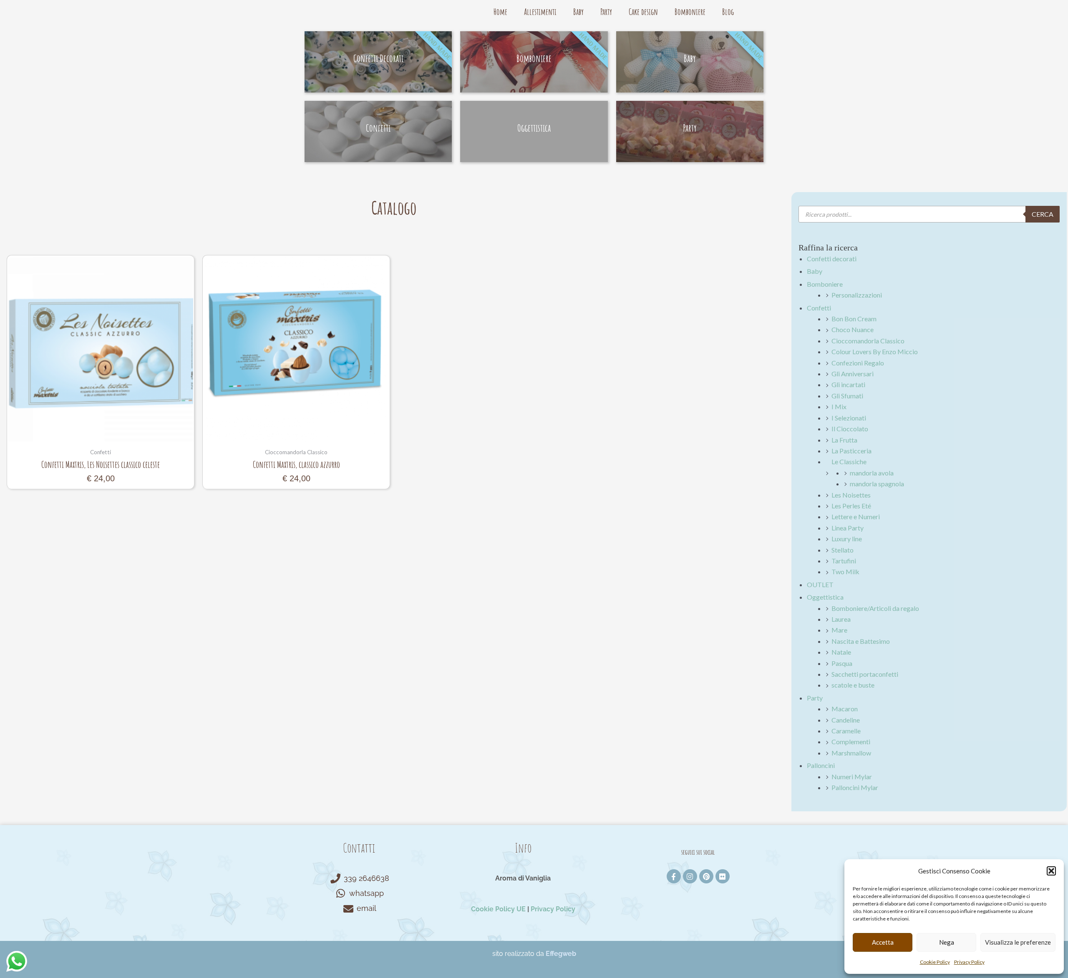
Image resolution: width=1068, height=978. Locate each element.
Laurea (841, 619)
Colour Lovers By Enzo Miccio (874, 351)
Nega (946, 942)
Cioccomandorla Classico (867, 341)
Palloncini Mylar (854, 787)
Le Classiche (848, 461)
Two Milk (845, 571)
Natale (841, 652)
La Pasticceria (851, 451)
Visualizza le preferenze (1018, 942)
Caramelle (846, 731)
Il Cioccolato (849, 429)
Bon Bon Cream (854, 319)
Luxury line (846, 539)
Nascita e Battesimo (860, 641)
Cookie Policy (935, 962)
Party (606, 11)
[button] (1051, 871)
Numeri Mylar (851, 776)
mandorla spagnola (877, 484)
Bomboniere (690, 11)
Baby (578, 11)
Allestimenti (540, 11)
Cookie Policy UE (498, 909)
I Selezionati (848, 418)
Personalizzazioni (856, 295)
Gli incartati (848, 384)
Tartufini (843, 561)
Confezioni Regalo (857, 363)
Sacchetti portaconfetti (864, 674)
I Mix (838, 406)
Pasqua (841, 663)
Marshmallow (851, 753)
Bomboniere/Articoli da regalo (875, 608)
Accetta (883, 942)
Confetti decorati (831, 259)
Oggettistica (825, 597)
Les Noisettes (851, 495)
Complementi (850, 741)
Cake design (643, 11)
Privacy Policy (969, 962)
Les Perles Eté (851, 506)
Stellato (842, 550)
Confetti (819, 308)
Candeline (845, 720)
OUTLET (820, 584)
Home (500, 11)
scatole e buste (852, 685)
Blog (728, 11)
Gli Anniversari (852, 374)
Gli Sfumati (847, 396)
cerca (1042, 214)
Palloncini (821, 765)
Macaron (844, 709)
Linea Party (847, 528)
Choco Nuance (852, 329)
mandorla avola (872, 473)
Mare (839, 630)
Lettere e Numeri (855, 516)
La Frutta (844, 440)
